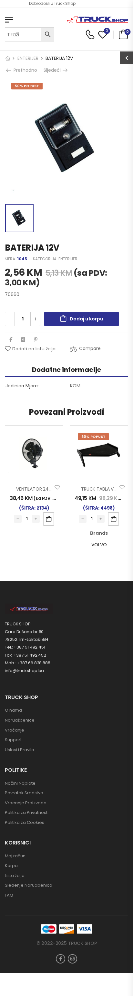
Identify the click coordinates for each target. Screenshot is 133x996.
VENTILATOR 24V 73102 (40, 489)
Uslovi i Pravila (19, 750)
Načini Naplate (20, 783)
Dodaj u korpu (86, 319)
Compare (90, 348)
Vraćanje (14, 730)
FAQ (9, 895)
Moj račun (15, 856)
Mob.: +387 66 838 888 (27, 663)
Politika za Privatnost (26, 812)
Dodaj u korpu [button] (48, 519)
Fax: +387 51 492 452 (25, 655)
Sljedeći (54, 70)
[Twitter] (23, 339)
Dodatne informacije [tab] (66, 369)
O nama (13, 710)
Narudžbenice (20, 720)
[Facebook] (10, 339)
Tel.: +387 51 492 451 (25, 647)
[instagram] (72, 959)
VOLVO (99, 544)
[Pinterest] (35, 339)
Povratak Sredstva (24, 793)
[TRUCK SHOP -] (97, 19)
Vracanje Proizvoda (25, 803)
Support (13, 740)
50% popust (27, 85)
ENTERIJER (27, 58)
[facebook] (60, 959)
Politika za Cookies (24, 822)
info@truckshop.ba (24, 671)
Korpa (11, 865)
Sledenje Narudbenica (28, 885)
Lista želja (15, 875)
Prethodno (23, 70)
